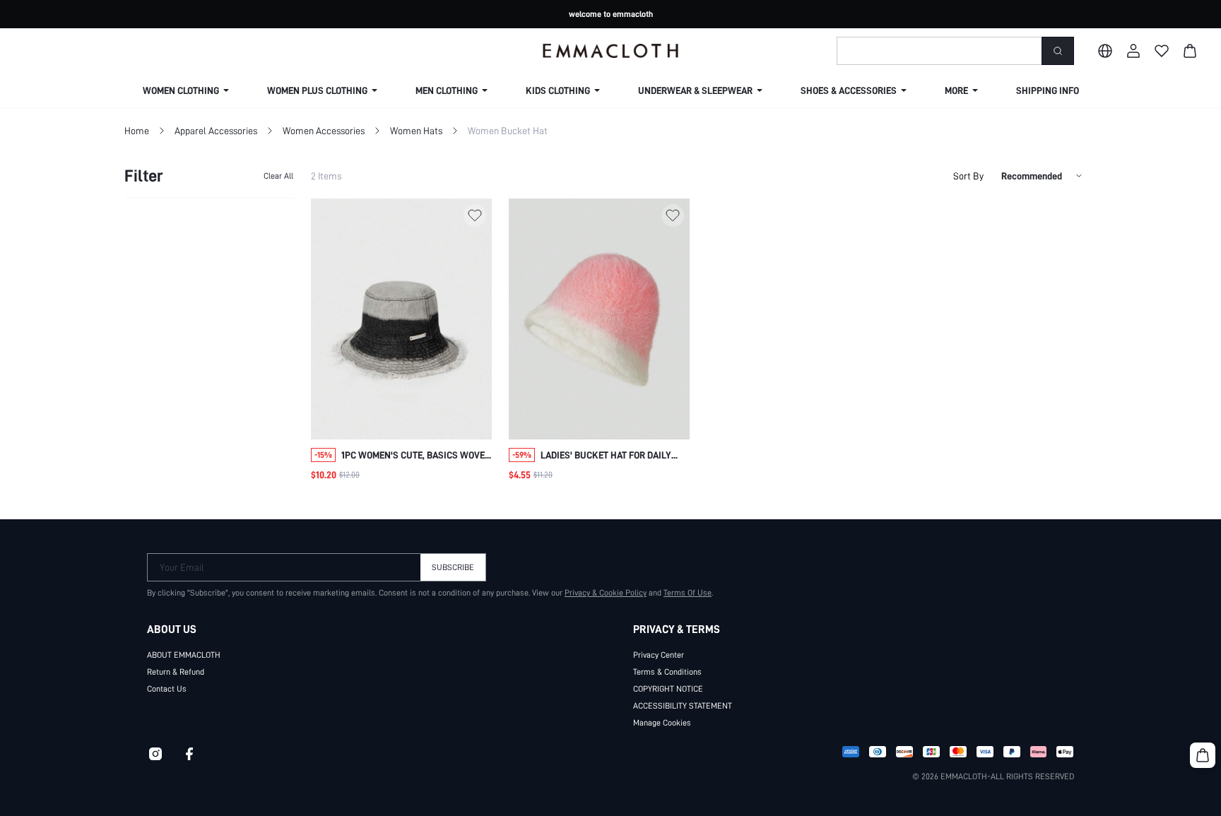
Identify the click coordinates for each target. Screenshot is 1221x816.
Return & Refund (175, 672)
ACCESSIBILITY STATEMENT (682, 706)
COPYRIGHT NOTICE (668, 689)
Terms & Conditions (667, 672)
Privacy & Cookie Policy (606, 593)
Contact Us (167, 689)
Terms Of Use (687, 593)
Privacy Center (658, 655)
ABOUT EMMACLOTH (183, 655)
